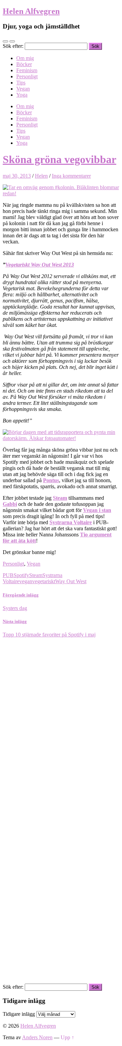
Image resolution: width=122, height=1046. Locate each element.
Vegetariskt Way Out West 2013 (39, 265)
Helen (41, 176)
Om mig (25, 58)
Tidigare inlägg (19, 1014)
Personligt (27, 76)
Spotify (21, 575)
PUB (8, 575)
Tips (20, 82)
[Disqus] (61, 722)
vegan (25, 581)
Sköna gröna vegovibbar (59, 159)
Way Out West (70, 581)
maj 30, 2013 (17, 176)
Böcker (24, 64)
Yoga (21, 95)
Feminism (26, 70)
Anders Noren (37, 1037)
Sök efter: (13, 46)
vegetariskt (43, 581)
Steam (35, 575)
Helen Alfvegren (31, 11)
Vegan (23, 89)
